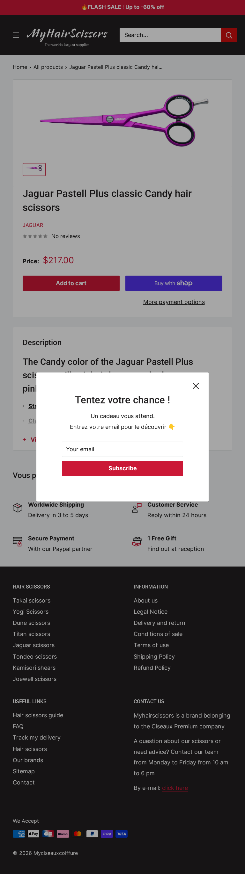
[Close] (196, 385)
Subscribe (122, 468)
